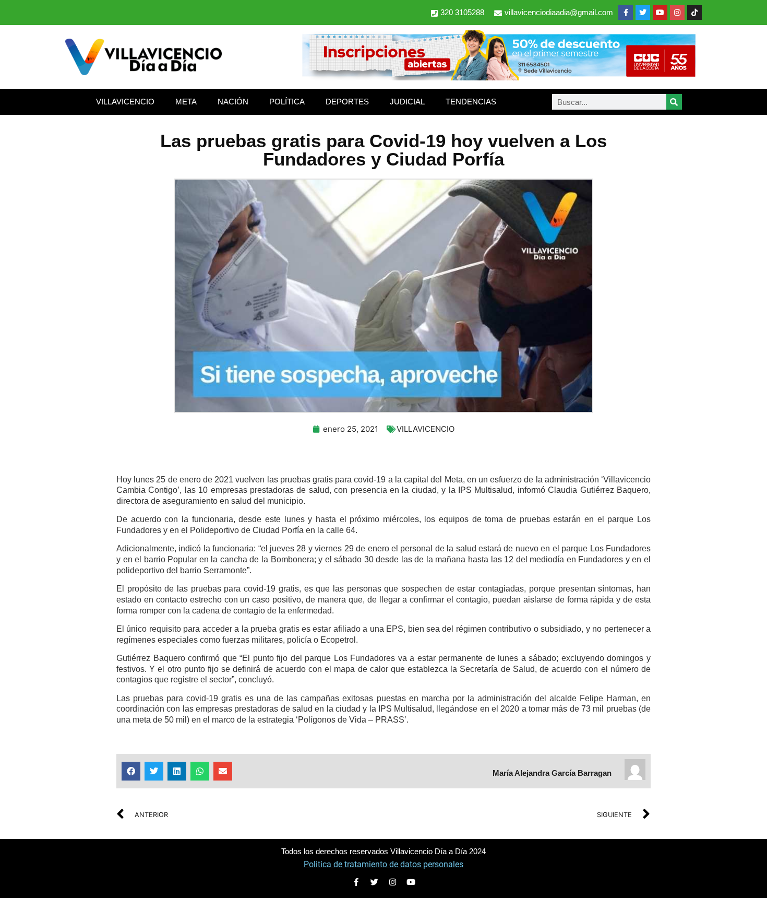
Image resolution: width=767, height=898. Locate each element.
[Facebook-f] (625, 12)
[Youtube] (660, 12)
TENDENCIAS (471, 101)
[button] (131, 771)
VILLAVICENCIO (125, 101)
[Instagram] (677, 12)
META (186, 101)
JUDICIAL (407, 101)
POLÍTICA (287, 101)
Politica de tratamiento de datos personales (383, 864)
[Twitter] (643, 12)
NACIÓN (233, 101)
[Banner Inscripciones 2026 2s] (498, 77)
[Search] (674, 102)
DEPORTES (347, 101)
